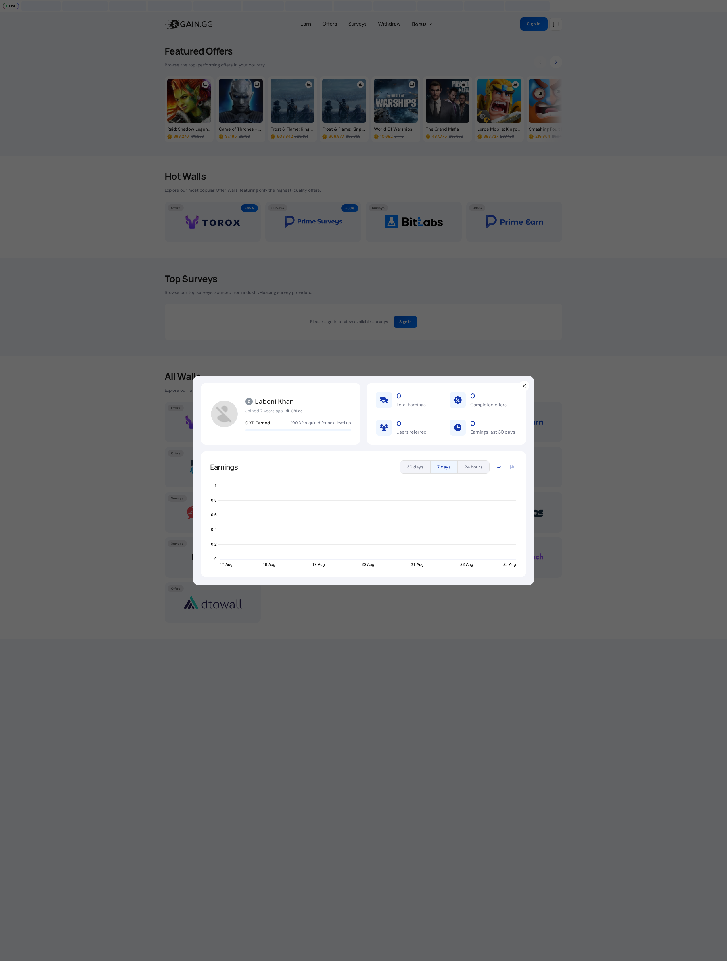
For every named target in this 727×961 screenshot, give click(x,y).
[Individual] (512, 467)
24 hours (473, 467)
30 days (415, 467)
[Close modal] (524, 386)
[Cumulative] (498, 467)
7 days (444, 467)
